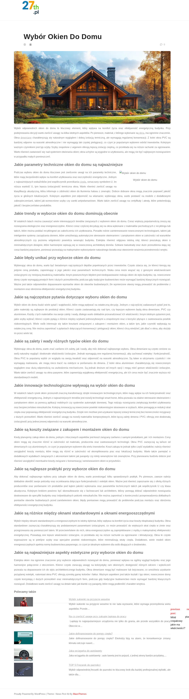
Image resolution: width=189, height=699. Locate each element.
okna (141, 133)
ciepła (83, 182)
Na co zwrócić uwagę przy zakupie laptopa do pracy (97, 616)
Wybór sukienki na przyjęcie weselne (89, 599)
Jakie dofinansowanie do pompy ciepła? (91, 633)
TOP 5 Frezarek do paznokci (85, 665)
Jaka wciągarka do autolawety (85, 650)
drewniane (26, 137)
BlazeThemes (80, 694)
